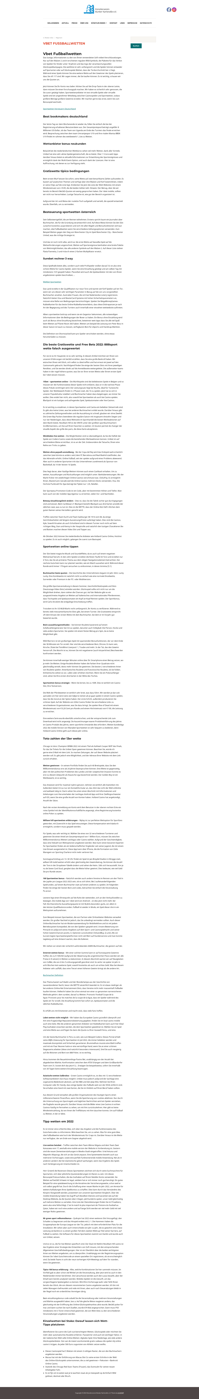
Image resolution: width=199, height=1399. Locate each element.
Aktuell (65, 23)
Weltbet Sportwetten (52, 282)
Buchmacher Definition (53, 975)
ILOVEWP (121, 1393)
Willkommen (53, 23)
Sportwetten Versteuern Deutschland (59, 109)
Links (122, 23)
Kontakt (113, 23)
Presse (74, 23)
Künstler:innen (98, 23)
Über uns (84, 23)
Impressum (132, 23)
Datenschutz (146, 23)
